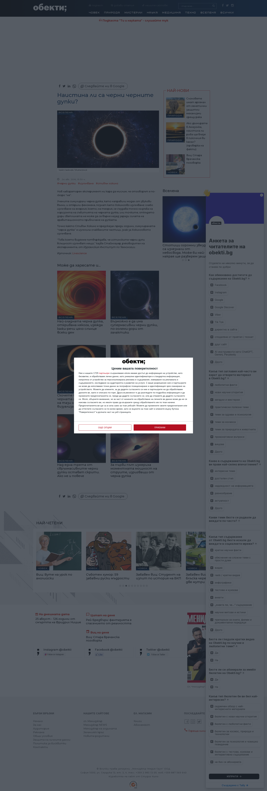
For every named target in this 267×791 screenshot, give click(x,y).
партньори (104, 373)
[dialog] (133, 395)
